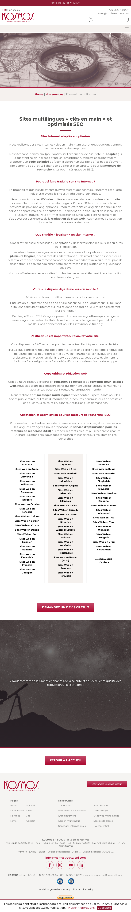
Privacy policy (70, 889)
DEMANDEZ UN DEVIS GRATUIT (65, 607)
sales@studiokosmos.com (113, 13)
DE (14, 9)
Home (39, 94)
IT (7, 9)
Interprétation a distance (72, 810)
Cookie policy (86, 889)
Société (30, 805)
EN (10, 9)
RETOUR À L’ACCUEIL (65, 760)
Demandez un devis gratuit (107, 783)
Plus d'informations (81, 907)
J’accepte (104, 907)
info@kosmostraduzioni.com (65, 857)
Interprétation (101, 805)
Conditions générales (49, 889)
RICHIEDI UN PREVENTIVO (66, 3)
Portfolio (15, 815)
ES (18, 9)
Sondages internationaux (72, 826)
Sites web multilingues (106, 815)
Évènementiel (101, 826)
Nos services (54, 94)
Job (28, 815)
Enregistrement (67, 815)
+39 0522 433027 (119, 9)
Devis (29, 810)
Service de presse (103, 820)
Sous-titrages (100, 810)
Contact (30, 820)
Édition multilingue (69, 820)
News (13, 820)
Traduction (64, 805)
